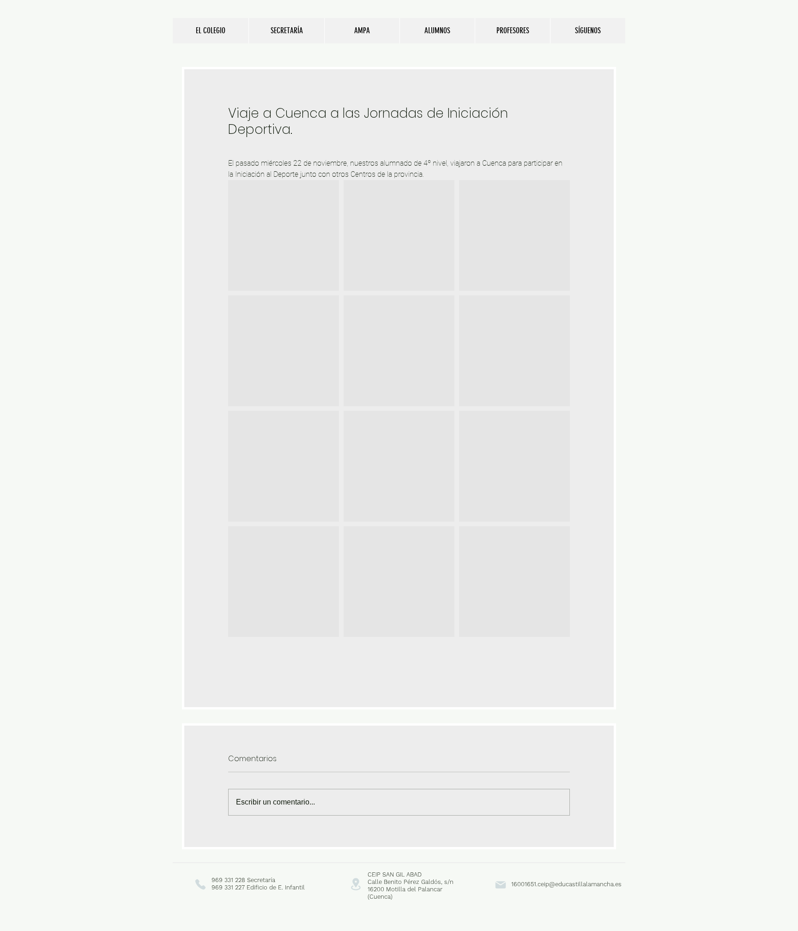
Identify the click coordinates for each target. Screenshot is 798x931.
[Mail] (500, 884)
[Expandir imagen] (283, 235)
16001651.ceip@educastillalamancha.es (566, 884)
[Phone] (200, 884)
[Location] (356, 884)
